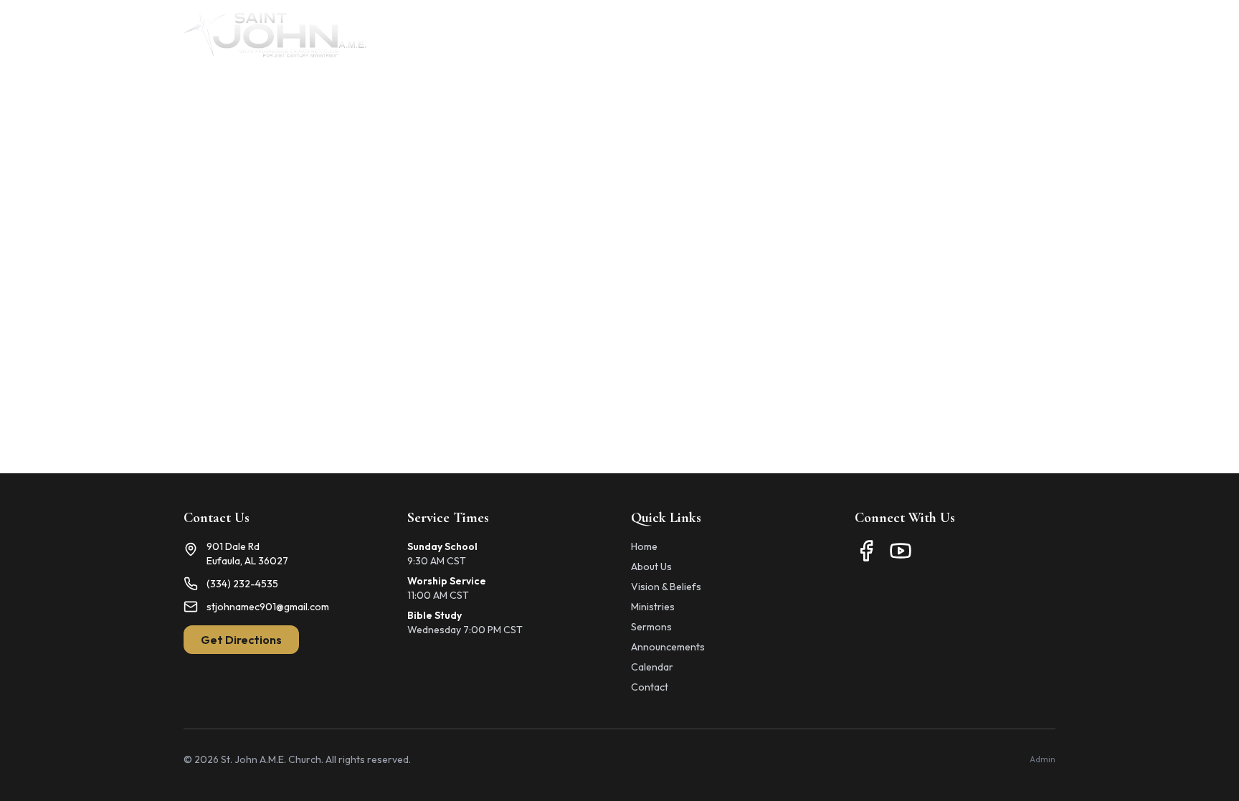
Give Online (957, 34)
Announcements (787, 34)
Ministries (695, 34)
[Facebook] (866, 550)
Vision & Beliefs (666, 586)
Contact (1033, 34)
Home (560, 34)
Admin (1042, 759)
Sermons (651, 626)
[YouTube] (900, 550)
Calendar (879, 34)
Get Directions (241, 639)
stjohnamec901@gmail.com (267, 606)
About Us (623, 34)
